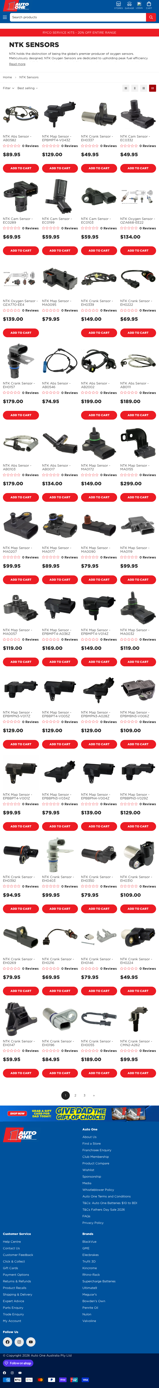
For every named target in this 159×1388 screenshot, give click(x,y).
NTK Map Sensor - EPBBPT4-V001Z (17, 796)
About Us (89, 1137)
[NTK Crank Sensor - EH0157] (21, 361)
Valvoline (89, 1321)
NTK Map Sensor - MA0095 (56, 303)
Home (7, 77)
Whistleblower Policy (98, 1190)
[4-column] (152, 88)
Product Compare (95, 1163)
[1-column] (125, 88)
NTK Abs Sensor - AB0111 (134, 385)
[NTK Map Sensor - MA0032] (138, 608)
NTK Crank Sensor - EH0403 (58, 879)
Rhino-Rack (91, 1274)
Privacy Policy (93, 1223)
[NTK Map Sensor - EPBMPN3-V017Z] (21, 690)
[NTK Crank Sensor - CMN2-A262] (138, 1019)
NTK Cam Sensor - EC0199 (57, 220)
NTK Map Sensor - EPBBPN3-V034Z (56, 796)
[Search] (151, 17)
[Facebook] (7, 1342)
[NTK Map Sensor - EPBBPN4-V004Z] (99, 772)
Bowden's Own (93, 1301)
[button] (149, 5)
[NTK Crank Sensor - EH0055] (99, 1019)
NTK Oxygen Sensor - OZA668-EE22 (137, 220)
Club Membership (95, 1157)
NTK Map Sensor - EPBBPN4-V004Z (95, 796)
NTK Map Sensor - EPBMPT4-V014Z (95, 632)
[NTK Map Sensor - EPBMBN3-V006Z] (138, 690)
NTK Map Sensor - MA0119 (134, 549)
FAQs (86, 1216)
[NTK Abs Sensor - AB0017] (60, 443)
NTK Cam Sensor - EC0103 (96, 220)
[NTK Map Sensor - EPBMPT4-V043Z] (60, 114)
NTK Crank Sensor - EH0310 (136, 879)
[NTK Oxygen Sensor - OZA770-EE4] (21, 279)
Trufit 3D (89, 1261)
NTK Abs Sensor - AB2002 (95, 385)
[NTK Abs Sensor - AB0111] (138, 361)
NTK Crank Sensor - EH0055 (97, 1043)
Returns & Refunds (17, 1281)
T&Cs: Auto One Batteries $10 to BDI (109, 1203)
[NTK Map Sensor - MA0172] (99, 443)
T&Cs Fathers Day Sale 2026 (103, 1209)
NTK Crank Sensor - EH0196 (58, 1043)
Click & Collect (14, 1261)
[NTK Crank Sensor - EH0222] (138, 279)
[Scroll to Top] (151, 1366)
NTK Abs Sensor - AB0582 (17, 138)
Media (86, 1183)
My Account (12, 1321)
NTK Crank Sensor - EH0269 (19, 961)
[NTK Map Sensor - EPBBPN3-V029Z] (138, 772)
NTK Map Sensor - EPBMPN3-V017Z (17, 714)
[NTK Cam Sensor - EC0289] (21, 196)
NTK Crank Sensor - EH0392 (19, 879)
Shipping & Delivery (17, 1294)
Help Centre (12, 1241)
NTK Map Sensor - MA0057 (17, 632)
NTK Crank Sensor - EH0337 (97, 138)
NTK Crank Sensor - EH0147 (19, 1043)
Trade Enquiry (13, 1314)
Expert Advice (13, 1301)
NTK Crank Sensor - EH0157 (19, 385)
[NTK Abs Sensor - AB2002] (99, 361)
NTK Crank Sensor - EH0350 (97, 879)
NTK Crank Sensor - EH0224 (136, 961)
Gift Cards (10, 1268)
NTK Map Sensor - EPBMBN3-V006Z (134, 714)
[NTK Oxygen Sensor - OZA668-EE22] (138, 196)
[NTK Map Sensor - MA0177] (60, 526)
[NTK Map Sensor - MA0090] (99, 526)
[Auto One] (18, 5)
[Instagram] (19, 1342)
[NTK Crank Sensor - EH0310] (138, 855)
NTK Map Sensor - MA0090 (95, 549)
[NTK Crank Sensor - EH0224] (138, 937)
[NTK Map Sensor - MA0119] (138, 526)
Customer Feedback (18, 1255)
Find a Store (91, 1143)
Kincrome (89, 1268)
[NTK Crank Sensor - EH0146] (99, 937)
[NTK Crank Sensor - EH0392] (21, 855)
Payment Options (16, 1274)
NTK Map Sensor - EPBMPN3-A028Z (95, 714)
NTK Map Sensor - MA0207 (17, 549)
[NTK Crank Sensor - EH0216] (60, 937)
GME (86, 1248)
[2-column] (134, 88)
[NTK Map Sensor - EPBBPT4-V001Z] (21, 772)
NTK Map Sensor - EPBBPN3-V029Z (134, 796)
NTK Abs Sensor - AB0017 (56, 467)
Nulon (86, 1314)
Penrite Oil (90, 1308)
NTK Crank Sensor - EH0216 (58, 961)
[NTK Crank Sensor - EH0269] (21, 937)
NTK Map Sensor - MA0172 (95, 467)
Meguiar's (89, 1294)
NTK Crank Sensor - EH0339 (97, 303)
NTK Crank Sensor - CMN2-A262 (136, 1043)
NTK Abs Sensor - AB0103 (17, 467)
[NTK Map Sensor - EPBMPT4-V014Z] (99, 608)
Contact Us (11, 1248)
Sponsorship (91, 1176)
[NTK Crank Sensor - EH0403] (60, 855)
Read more (17, 64)
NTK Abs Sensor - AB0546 (56, 385)
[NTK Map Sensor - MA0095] (60, 279)
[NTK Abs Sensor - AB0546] (60, 361)
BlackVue (89, 1241)
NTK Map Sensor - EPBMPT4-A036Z (56, 632)
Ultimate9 (89, 1288)
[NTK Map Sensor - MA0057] (21, 608)
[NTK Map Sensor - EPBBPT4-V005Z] (60, 690)
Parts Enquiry (13, 1308)
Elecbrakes (90, 1255)
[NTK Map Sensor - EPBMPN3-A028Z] (99, 690)
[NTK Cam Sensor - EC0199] (60, 196)
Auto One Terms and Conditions (106, 1196)
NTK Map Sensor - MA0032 (134, 632)
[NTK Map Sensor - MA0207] (21, 526)
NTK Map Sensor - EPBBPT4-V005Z (56, 714)
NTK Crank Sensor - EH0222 (136, 303)
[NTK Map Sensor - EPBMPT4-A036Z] (60, 608)
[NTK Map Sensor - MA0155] (138, 443)
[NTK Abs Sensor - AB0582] (21, 114)
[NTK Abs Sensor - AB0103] (21, 443)
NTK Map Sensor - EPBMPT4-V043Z (56, 138)
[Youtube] (30, 1342)
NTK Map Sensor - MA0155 (134, 467)
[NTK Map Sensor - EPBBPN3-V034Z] (60, 772)
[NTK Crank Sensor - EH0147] (21, 1019)
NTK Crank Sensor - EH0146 (97, 961)
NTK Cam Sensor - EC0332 (135, 138)
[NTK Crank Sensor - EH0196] (60, 1019)
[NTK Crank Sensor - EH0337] (99, 114)
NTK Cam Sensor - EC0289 (18, 220)
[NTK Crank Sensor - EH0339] (99, 279)
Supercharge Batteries (99, 1281)
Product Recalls (14, 1288)
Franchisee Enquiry (96, 1150)
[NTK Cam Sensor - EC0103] (99, 196)
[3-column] (143, 88)
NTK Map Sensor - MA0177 (56, 549)
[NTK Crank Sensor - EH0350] (99, 855)
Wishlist (88, 1170)
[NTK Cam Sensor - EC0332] (138, 114)
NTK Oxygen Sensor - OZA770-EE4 (20, 303)
